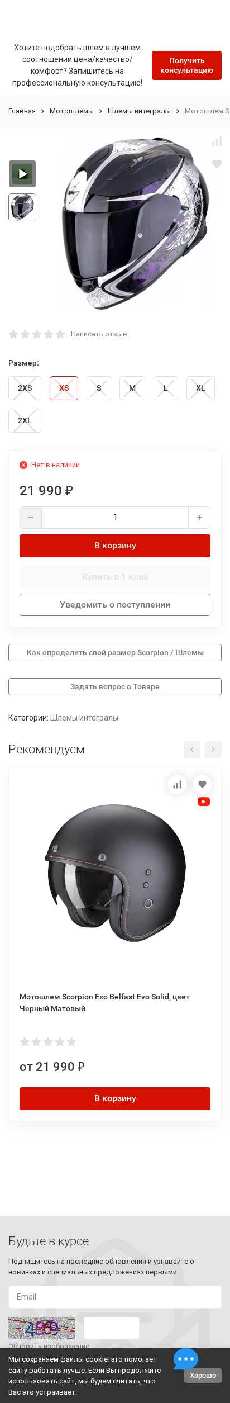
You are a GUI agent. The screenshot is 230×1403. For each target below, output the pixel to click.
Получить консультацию (186, 65)
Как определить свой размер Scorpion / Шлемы (115, 652)
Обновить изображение (48, 1346)
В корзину (115, 545)
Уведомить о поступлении (115, 604)
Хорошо (203, 1375)
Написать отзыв (99, 334)
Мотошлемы (72, 111)
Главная (22, 111)
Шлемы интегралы (139, 111)
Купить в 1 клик (115, 576)
